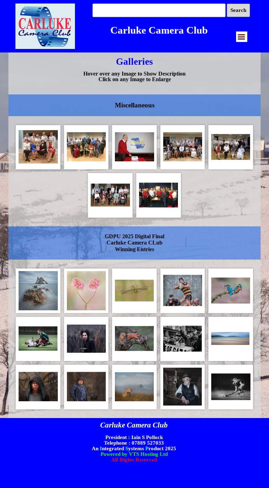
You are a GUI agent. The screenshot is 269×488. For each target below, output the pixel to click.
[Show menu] (241, 36)
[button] (38, 147)
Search (238, 10)
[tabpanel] (134, 67)
